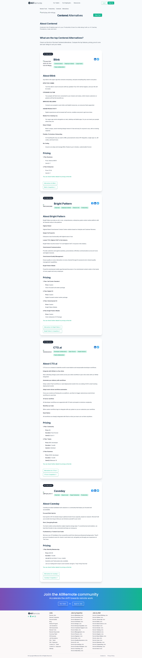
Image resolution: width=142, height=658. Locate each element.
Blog (50, 621)
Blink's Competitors (49, 187)
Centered (58, 8)
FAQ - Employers (53, 642)
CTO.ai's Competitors (49, 474)
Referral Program (53, 623)
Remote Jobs (52, 615)
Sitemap (51, 648)
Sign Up (111, 3)
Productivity (52, 8)
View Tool (98, 15)
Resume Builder (53, 619)
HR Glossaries (52, 636)
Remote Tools (43, 8)
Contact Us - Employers (55, 646)
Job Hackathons (53, 625)
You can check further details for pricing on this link (57, 176)
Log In (104, 3)
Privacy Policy (111, 655)
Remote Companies (54, 617)
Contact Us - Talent (54, 644)
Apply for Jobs (78, 604)
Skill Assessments (53, 627)
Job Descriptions (53, 638)
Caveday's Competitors (50, 577)
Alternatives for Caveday (50, 573)
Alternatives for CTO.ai (50, 470)
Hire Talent (63, 604)
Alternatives (65, 8)
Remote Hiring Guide (54, 632)
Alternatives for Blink (49, 183)
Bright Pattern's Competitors (51, 331)
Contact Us (103, 655)
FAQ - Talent (52, 640)
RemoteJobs (77, 615)
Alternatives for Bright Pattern (52, 327)
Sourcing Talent (53, 634)
